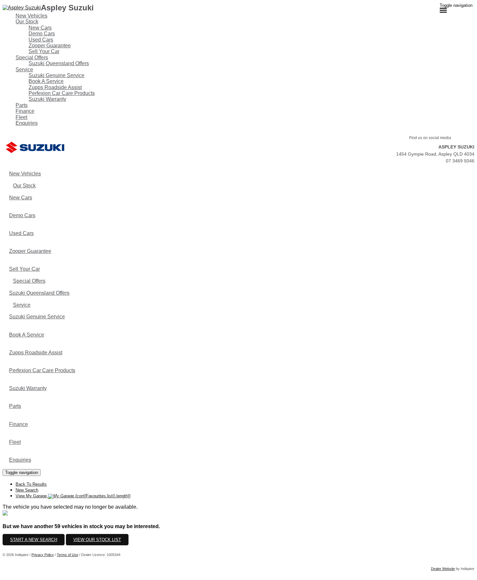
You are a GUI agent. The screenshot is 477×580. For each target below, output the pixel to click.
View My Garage (73, 495)
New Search (27, 490)
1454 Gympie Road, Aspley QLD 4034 (435, 154)
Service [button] (24, 69)
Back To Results (31, 484)
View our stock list (97, 539)
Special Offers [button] (32, 57)
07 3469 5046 (460, 160)
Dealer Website (443, 569)
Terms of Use (67, 555)
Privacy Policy (42, 555)
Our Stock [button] (27, 21)
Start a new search (33, 539)
